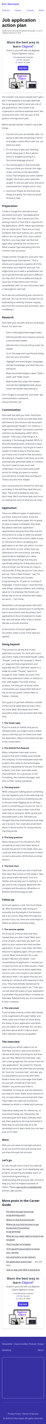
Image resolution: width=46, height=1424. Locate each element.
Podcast (5, 10)
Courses (30, 10)
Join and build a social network (21, 1257)
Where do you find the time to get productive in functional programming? (22, 1228)
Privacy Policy (14, 1413)
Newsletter (7, 1344)
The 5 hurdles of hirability (18, 1244)
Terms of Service (30, 1413)
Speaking (6, 1350)
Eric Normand (10, 4)
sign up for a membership (28, 1187)
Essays (41, 1344)
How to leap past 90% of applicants (23, 1269)
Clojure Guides (21, 1344)
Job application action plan (19, 1261)
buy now (23, 68)
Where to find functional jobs (20, 1219)
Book (41, 10)
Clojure (18, 10)
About (41, 1350)
